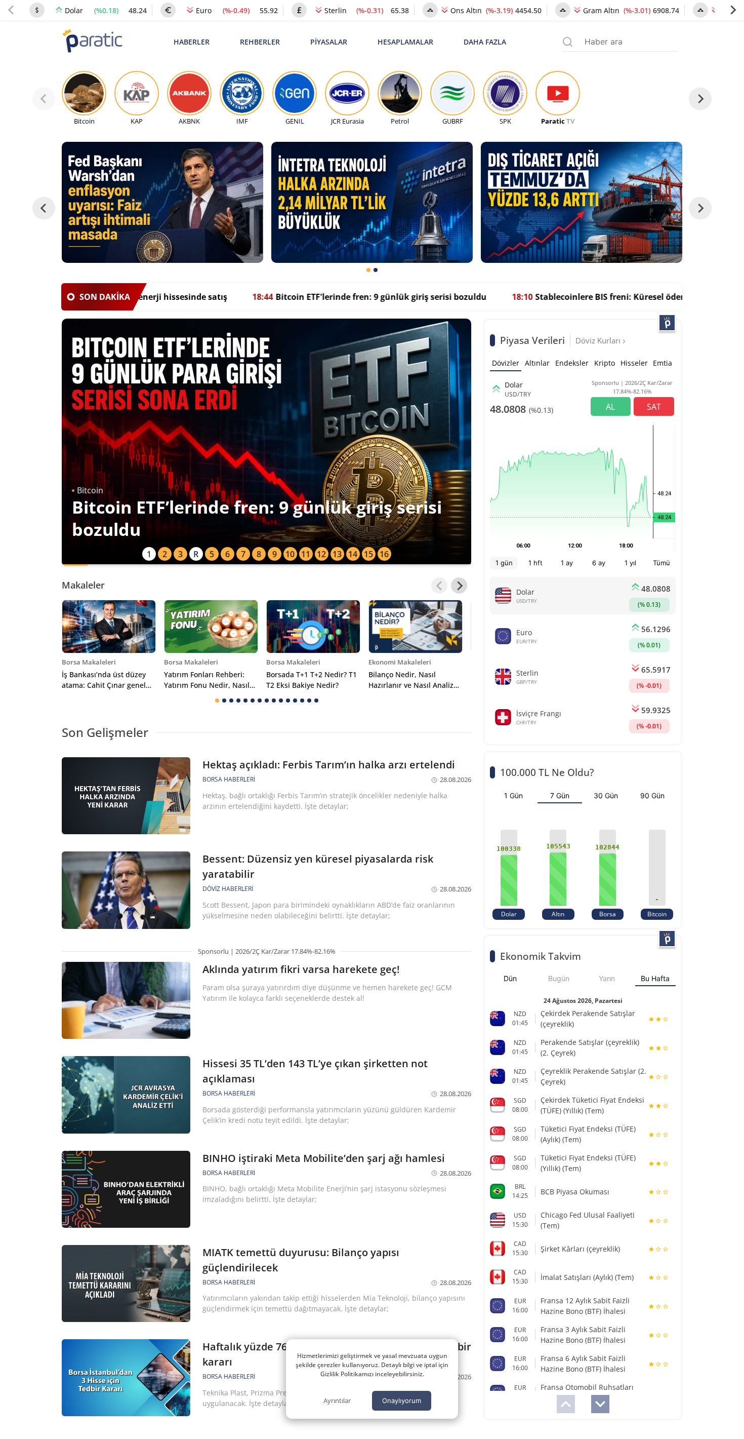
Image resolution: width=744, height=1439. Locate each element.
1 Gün (513, 795)
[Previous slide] (11, 10)
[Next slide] (733, 10)
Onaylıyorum (401, 1400)
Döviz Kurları (599, 340)
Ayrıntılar (337, 1400)
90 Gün (652, 795)
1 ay (567, 563)
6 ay (598, 563)
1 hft (535, 563)
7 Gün (559, 795)
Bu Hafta (655, 978)
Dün (510, 978)
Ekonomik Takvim (540, 956)
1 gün (504, 563)
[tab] (368, 270)
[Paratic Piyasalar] (667, 322)
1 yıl (630, 563)
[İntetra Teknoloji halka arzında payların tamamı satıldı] (372, 202)
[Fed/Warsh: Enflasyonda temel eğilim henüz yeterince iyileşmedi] (162, 202)
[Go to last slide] (43, 208)
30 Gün (606, 795)
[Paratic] (92, 41)
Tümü (661, 563)
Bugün (558, 978)
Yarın (607, 978)
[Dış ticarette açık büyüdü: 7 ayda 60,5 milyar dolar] (581, 202)
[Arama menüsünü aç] (567, 42)
